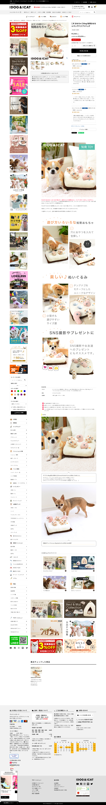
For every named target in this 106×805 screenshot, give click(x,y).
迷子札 (12, 529)
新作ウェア (26, 12)
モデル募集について (36, 788)
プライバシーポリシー (59, 786)
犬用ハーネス (14, 507)
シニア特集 (65, 16)
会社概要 (56, 783)
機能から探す (14, 433)
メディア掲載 (35, 790)
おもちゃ (54, 16)
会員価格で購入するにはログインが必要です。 (82, 42)
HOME (11, 20)
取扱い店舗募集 (35, 793)
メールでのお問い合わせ (84, 715)
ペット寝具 (43, 16)
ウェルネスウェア (15, 440)
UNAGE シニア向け (66, 12)
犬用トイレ (13, 490)
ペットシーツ (14, 497)
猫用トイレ (13, 493)
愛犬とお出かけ (14, 601)
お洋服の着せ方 (35, 785)
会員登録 (85, 2)
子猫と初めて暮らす (15, 612)
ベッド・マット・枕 (15, 472)
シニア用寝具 (14, 476)
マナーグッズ (14, 532)
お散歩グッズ (14, 525)
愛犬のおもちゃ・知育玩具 (19, 20)
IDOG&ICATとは (15, 632)
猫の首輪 (13, 546)
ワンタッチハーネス (15, 514)
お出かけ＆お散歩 (56, 12)
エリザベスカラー (15, 462)
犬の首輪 (13, 522)
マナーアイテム (14, 465)
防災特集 (49, 12)
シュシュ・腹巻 (14, 455)
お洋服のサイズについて (38, 783)
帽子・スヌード (14, 458)
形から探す (13, 430)
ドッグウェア (31, 16)
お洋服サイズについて (16, 444)
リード (12, 511)
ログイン (78, 2)
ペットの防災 (14, 605)
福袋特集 (13, 591)
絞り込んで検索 (18, 413)
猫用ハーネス (14, 550)
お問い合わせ (93, 2)
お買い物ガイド (14, 621)
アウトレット (14, 437)
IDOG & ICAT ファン (15, 628)
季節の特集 (13, 587)
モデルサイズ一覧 (15, 447)
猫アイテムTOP (14, 539)
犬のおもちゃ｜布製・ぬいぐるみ (33, 20)
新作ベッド (33, 12)
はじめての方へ (14, 625)
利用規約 (56, 788)
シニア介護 (13, 594)
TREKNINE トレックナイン (17, 518)
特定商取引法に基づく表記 (60, 790)
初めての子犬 (14, 608)
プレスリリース (35, 791)
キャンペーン (77, 16)
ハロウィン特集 (41, 12)
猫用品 (15, 423)
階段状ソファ (14, 479)
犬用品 (15, 419)
